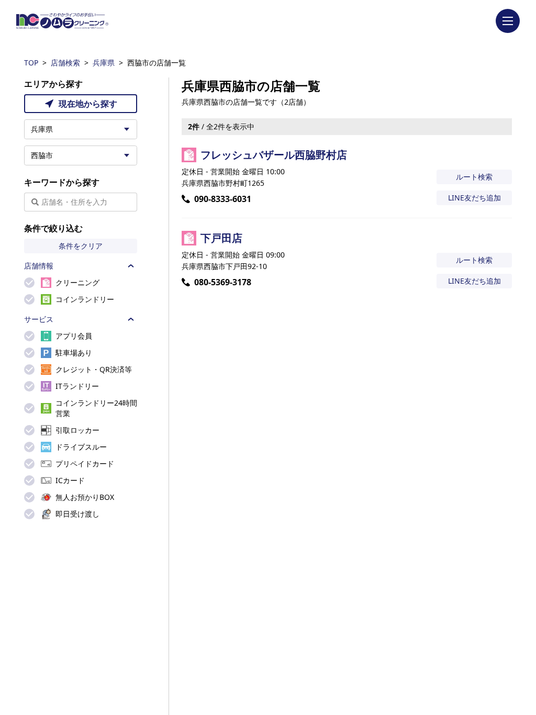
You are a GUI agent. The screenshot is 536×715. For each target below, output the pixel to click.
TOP (31, 63)
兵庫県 (104, 63)
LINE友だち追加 (474, 198)
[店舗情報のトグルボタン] (131, 266)
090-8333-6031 (222, 199)
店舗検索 (65, 63)
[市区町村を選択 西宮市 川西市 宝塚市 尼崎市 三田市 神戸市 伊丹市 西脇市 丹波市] (80, 155)
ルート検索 (474, 177)
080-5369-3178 (222, 282)
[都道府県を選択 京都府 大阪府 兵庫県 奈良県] (80, 129)
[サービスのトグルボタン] (131, 319)
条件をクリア (81, 246)
